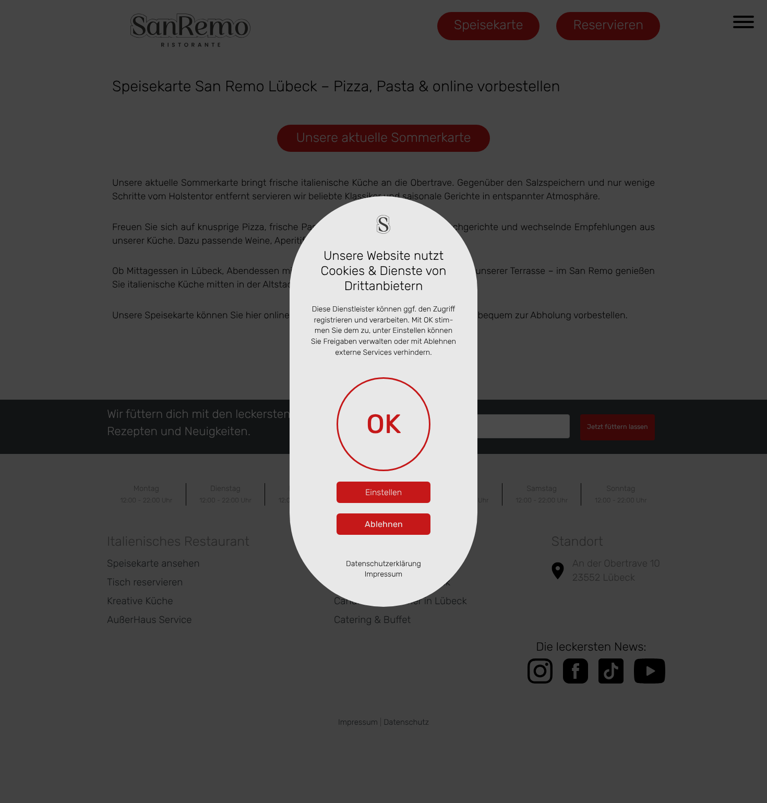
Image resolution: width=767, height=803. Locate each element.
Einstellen (383, 492)
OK (383, 424)
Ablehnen (384, 524)
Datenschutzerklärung (383, 563)
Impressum (384, 574)
